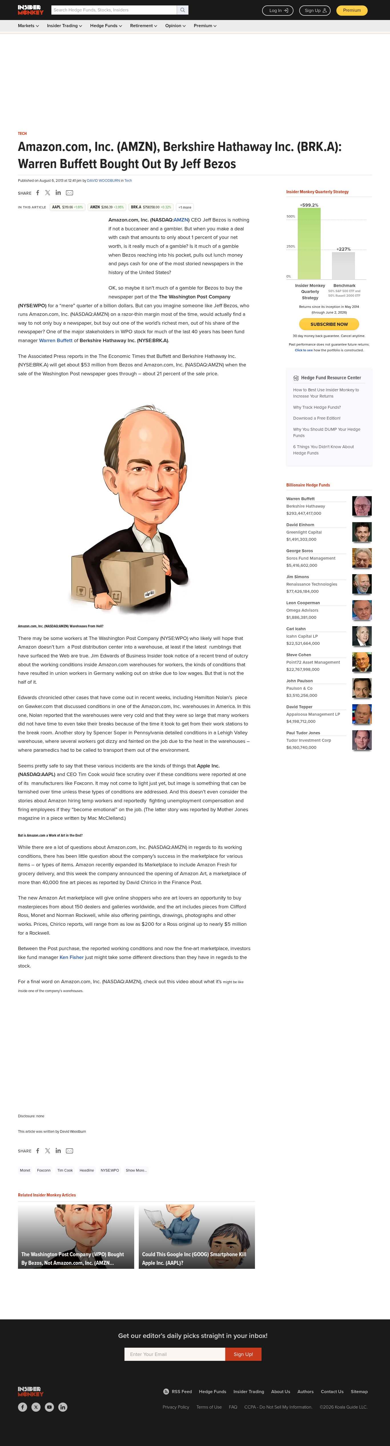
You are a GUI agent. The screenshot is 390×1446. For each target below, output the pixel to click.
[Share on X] (48, 192)
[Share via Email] (69, 192)
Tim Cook (65, 1170)
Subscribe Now (329, 324)
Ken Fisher (72, 957)
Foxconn (44, 1170)
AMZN (181, 220)
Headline (87, 1170)
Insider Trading (63, 25)
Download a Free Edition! (316, 418)
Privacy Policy (176, 1407)
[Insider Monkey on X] (38, 1407)
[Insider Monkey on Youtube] (51, 1407)
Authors (305, 1391)
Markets (27, 25)
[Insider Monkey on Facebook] (24, 1407)
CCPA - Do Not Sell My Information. (278, 1407)
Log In (276, 10)
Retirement (142, 25)
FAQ (233, 1407)
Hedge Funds (104, 25)
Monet (25, 1170)
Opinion (173, 25)
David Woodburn (104, 180)
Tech (22, 134)
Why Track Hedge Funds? (317, 407)
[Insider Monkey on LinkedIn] (65, 1407)
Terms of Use (209, 1407)
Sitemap (359, 1391)
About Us (280, 1391)
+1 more (184, 207)
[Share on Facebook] (38, 192)
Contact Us (332, 1391)
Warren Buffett (56, 340)
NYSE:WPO (110, 1170)
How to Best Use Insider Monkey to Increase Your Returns (326, 393)
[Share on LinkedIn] (58, 192)
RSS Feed (182, 1391)
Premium (352, 10)
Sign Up (313, 10)
